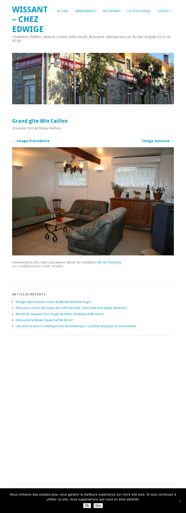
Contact (163, 11)
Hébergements (85, 11)
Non (98, 505)
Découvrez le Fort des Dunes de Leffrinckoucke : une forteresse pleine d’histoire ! (71, 308)
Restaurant (112, 11)
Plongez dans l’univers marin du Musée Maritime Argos (53, 302)
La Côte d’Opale (138, 11)
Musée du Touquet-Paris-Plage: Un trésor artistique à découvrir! (60, 314)
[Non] (180, 500)
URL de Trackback (109, 262)
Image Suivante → (158, 141)
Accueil (62, 11)
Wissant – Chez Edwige (30, 19)
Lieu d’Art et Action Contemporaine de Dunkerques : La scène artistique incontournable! (76, 326)
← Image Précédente (31, 141)
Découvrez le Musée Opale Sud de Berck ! (44, 320)
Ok (87, 505)
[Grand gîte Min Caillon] (93, 254)
